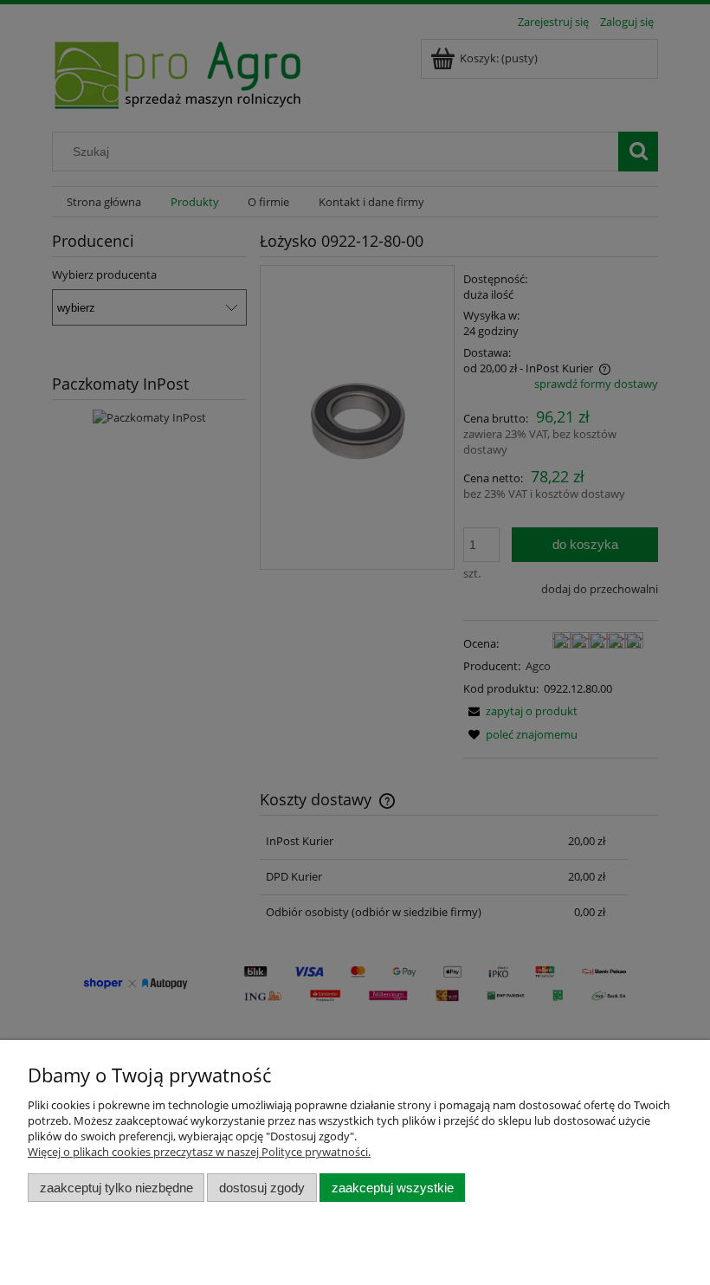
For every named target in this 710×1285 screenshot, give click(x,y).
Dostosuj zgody (262, 1187)
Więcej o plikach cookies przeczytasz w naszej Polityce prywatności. (199, 1151)
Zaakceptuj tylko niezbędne (116, 1187)
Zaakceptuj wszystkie (393, 1187)
